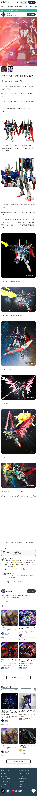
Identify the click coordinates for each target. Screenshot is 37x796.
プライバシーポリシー (24, 784)
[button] (17, 2)
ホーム (3, 7)
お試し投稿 (18, 7)
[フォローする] (31, 14)
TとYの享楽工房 (26, 718)
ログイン (23, 2)
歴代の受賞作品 (22, 778)
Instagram (4, 787)
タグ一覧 (20, 776)
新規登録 (31, 2)
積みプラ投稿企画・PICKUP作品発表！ (10, 10)
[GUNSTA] (5, 2)
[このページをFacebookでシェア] (8, 791)
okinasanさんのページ (19, 677)
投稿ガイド (21, 787)
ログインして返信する (15, 569)
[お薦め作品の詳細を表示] (34, 81)
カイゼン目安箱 (5, 778)
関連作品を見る (18, 761)
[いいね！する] (33, 791)
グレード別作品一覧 (23, 773)
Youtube (3, 784)
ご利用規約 (21, 781)
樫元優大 (7, 720)
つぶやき (10, 7)
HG (7, 15)
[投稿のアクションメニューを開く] (17, 637)
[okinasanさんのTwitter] (3, 606)
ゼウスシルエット (26, 496)
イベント (27, 7)
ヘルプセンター (5, 773)
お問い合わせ (5, 776)
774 (23, 749)
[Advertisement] (18, 518)
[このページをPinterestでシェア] (12, 791)
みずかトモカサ (9, 558)
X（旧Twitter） (5, 781)
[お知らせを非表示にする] (35, 10)
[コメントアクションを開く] (35, 559)
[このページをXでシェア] (3, 791)
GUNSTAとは (5, 770)
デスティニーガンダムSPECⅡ (10, 496)
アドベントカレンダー (24, 770)
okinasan (9, 13)
